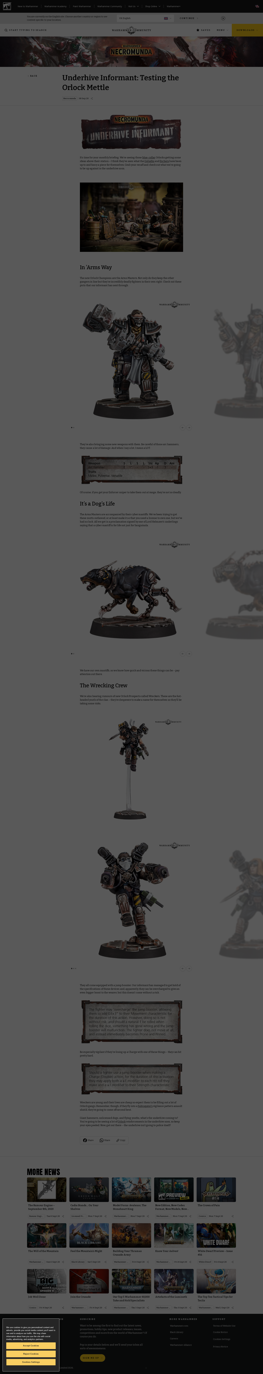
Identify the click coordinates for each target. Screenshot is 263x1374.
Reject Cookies (31, 1354)
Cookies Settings (31, 1362)
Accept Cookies (31, 1346)
